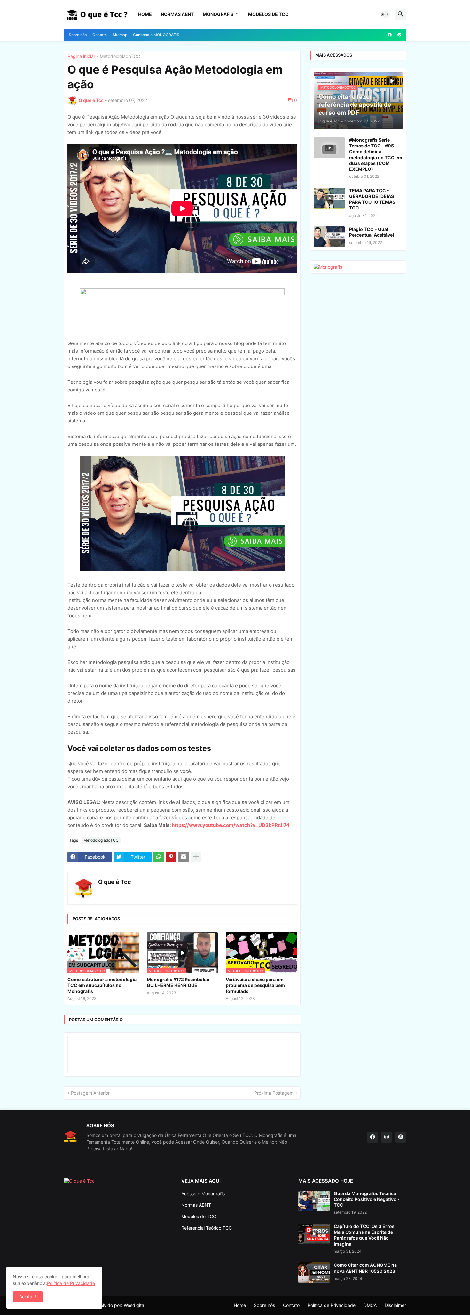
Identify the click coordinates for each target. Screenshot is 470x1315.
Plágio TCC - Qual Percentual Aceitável (371, 232)
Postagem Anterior (90, 1093)
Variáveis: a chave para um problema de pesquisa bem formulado (255, 985)
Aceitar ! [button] (27, 1296)
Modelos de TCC (198, 1216)
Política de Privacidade (332, 1305)
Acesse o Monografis (203, 1193)
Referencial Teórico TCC (206, 1228)
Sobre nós (78, 34)
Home (145, 14)
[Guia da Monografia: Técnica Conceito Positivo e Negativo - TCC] (314, 1201)
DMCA (370, 1305)
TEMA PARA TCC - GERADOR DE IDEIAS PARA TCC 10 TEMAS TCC (372, 199)
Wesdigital (134, 1305)
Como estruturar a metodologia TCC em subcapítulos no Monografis (102, 985)
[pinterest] (399, 35)
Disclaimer (395, 1305)
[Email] (183, 857)
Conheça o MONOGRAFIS (156, 34)
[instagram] (386, 1137)
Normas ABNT (177, 14)
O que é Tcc (114, 881)
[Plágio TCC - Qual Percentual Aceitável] (329, 236)
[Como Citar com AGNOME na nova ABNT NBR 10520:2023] (314, 1272)
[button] (385, 14)
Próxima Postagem (274, 1093)
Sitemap (120, 34)
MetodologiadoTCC (120, 56)
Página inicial (81, 56)
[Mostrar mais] (196, 857)
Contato (99, 34)
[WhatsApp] (158, 857)
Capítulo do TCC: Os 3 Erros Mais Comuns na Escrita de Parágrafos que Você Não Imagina (364, 1235)
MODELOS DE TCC (268, 14)
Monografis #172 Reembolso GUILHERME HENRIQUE (178, 982)
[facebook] (390, 35)
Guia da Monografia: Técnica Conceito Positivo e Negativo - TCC (367, 1199)
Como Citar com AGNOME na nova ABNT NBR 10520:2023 (365, 1267)
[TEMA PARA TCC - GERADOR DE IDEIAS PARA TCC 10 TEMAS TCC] (329, 198)
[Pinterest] (171, 857)
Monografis (218, 14)
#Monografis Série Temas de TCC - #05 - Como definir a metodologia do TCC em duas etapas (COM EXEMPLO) (375, 154)
